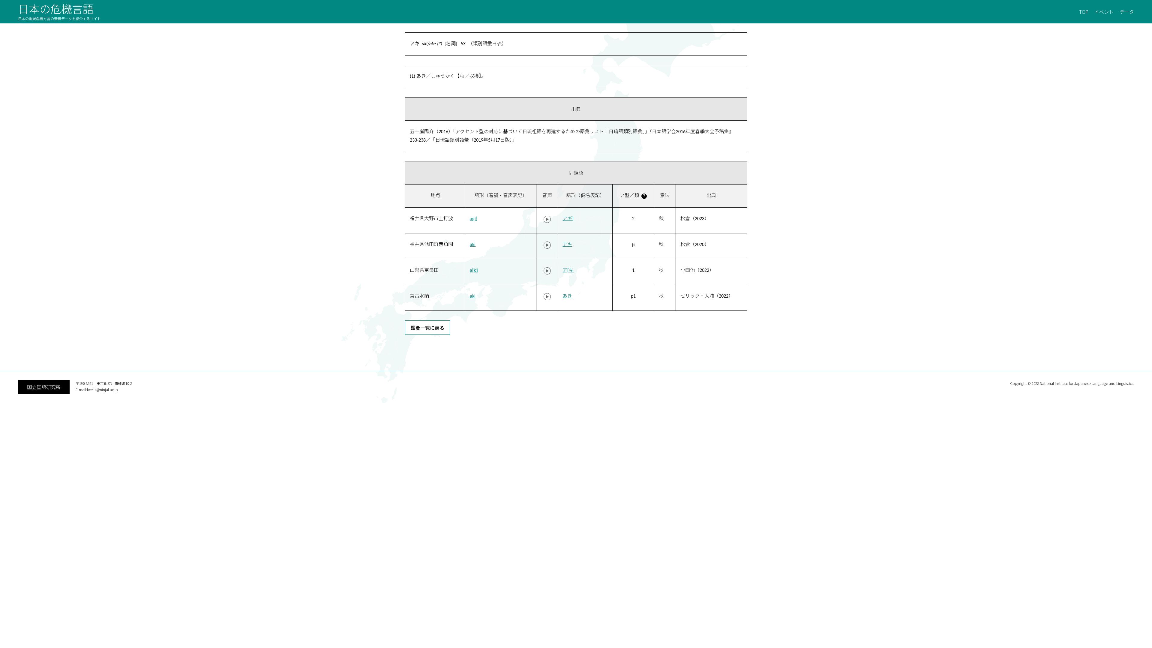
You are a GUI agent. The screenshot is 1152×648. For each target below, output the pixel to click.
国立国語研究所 (44, 387)
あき (567, 296)
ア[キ (568, 270)
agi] (473, 219)
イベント (1104, 11)
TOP (1083, 11)
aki (473, 244)
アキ (567, 244)
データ (1127, 11)
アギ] (568, 219)
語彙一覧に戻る (427, 327)
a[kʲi (474, 270)
